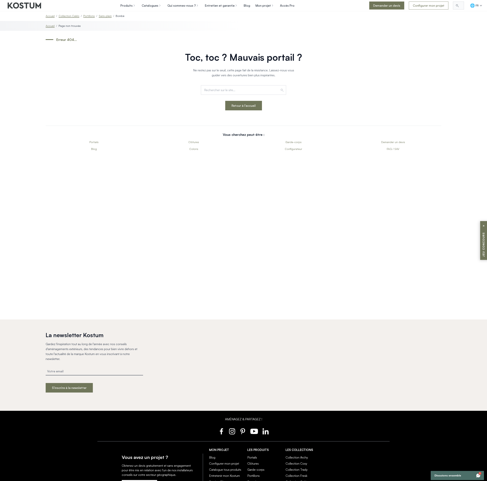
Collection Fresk (296, 476)
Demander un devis (386, 5)
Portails (94, 142)
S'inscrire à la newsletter (69, 388)
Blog (94, 149)
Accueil (50, 16)
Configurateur (293, 149)
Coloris (193, 149)
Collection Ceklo (69, 16)
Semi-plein (105, 16)
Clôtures (193, 142)
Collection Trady (297, 469)
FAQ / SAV (393, 149)
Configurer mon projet (428, 5)
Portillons (89, 16)
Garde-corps (293, 142)
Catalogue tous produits (225, 469)
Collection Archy (297, 457)
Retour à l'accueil (244, 106)
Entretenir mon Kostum (224, 476)
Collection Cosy (296, 463)
